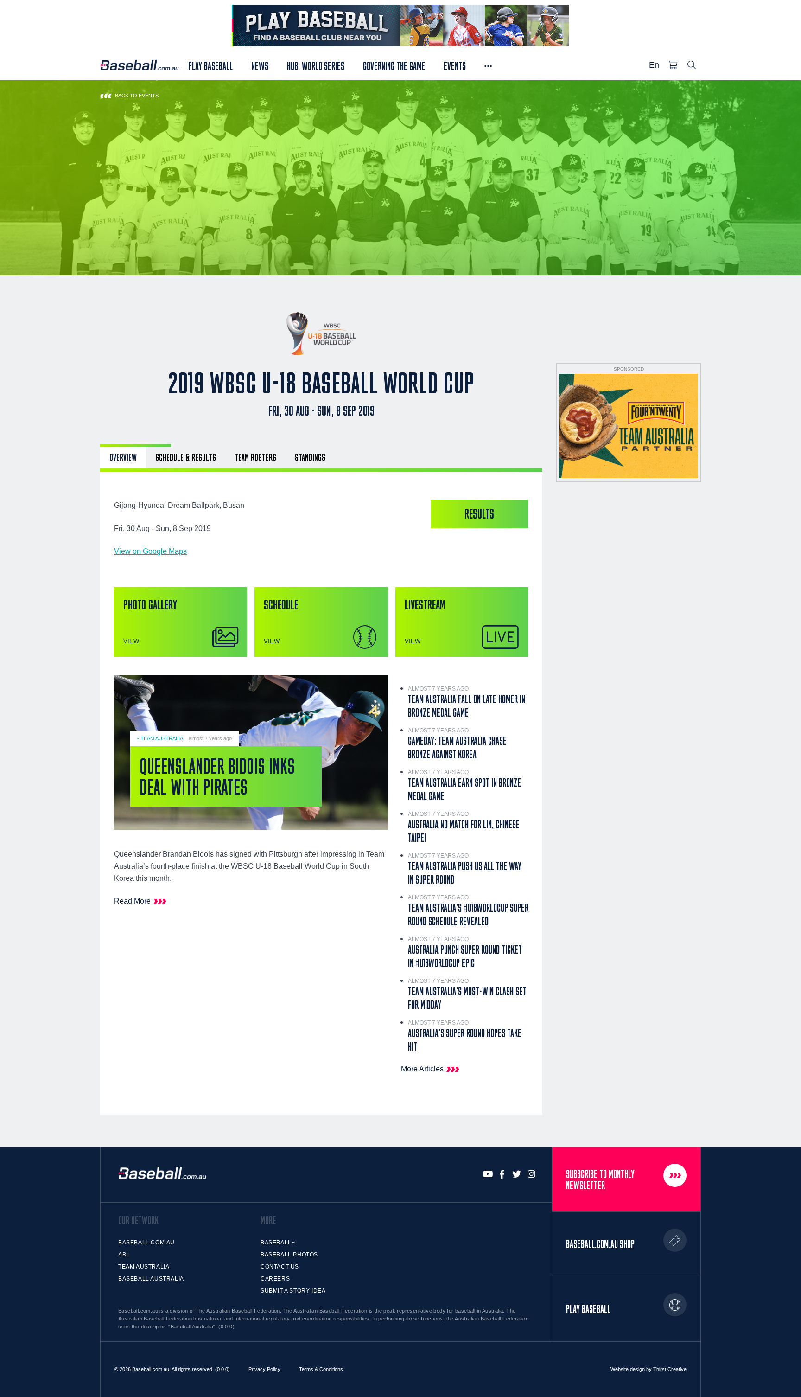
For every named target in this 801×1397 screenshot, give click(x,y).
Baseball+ (278, 1242)
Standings (310, 457)
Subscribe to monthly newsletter (600, 1179)
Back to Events (137, 95)
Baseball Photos (289, 1254)
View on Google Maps (150, 551)
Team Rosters (255, 457)
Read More (132, 901)
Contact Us (280, 1266)
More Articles (422, 1069)
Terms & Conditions (321, 1369)
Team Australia (143, 1266)
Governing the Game (394, 65)
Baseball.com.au (146, 1242)
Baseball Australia (151, 1278)
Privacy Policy (264, 1369)
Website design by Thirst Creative (648, 1369)
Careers (275, 1278)
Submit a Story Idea (293, 1291)
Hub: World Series (315, 65)
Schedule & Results (185, 457)
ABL (124, 1254)
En (654, 65)
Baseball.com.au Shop (600, 1244)
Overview (123, 457)
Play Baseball (210, 65)
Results (479, 513)
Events (455, 65)
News (259, 65)
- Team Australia (160, 738)
